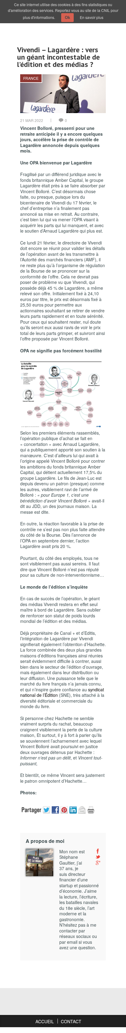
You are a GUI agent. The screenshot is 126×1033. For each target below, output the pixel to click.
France (31, 78)
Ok (67, 17)
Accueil (44, 1021)
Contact (71, 1021)
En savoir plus (91, 17)
